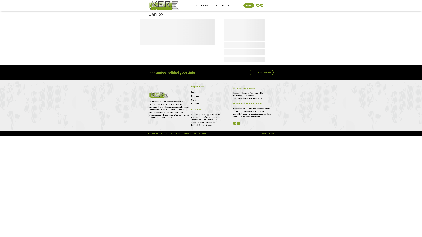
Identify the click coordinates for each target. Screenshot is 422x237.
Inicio (195, 5)
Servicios (214, 5)
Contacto (225, 5)
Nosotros (204, 5)
